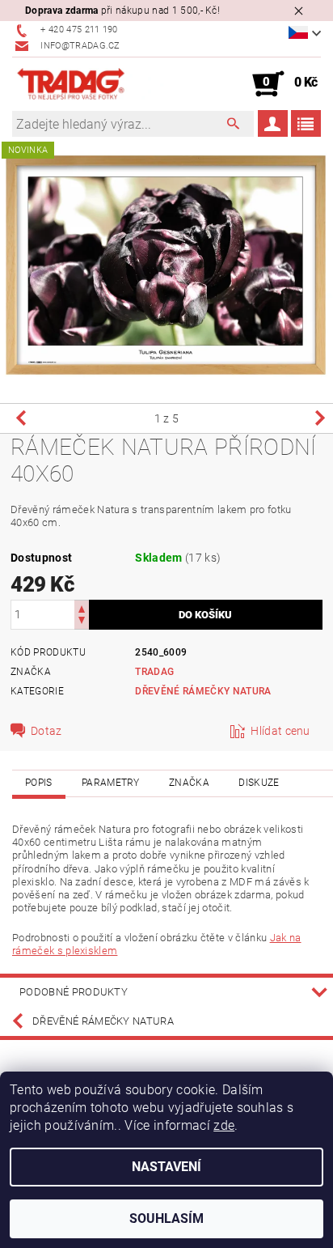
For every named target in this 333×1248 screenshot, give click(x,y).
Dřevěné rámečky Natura (203, 691)
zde (223, 1125)
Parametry (111, 782)
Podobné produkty (73, 992)
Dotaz (46, 730)
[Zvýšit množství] (81, 607)
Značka (189, 782)
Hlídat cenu (280, 730)
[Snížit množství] (81, 622)
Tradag (154, 671)
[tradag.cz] (89, 84)
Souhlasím (166, 1218)
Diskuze (258, 782)
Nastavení (166, 1166)
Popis (39, 782)
